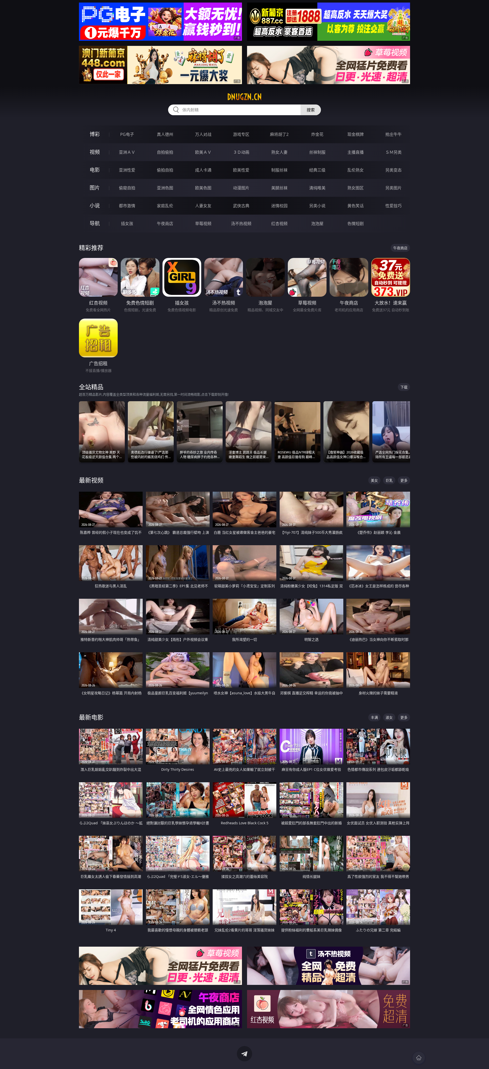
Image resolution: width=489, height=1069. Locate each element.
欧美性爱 (241, 170)
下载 (404, 387)
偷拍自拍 (165, 170)
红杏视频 (279, 223)
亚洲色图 (165, 188)
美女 (374, 480)
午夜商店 (165, 223)
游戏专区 (241, 134)
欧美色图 (203, 188)
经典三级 (317, 170)
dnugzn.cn (244, 97)
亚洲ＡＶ (127, 152)
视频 (95, 152)
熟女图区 (355, 188)
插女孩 (127, 223)
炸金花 (317, 134)
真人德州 (165, 134)
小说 (95, 205)
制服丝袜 (279, 170)
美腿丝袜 (279, 188)
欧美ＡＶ (203, 152)
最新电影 (91, 717)
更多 (404, 480)
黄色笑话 (355, 205)
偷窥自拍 (127, 188)
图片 (95, 187)
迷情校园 (279, 205)
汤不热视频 (241, 223)
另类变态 (393, 170)
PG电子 (127, 134)
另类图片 (393, 188)
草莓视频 (203, 223)
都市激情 (127, 205)
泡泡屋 (317, 223)
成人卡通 (203, 170)
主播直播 (355, 152)
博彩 (95, 134)
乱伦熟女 (355, 170)
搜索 (311, 110)
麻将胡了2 (279, 134)
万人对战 (203, 134)
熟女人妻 (279, 152)
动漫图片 (241, 188)
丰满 (374, 717)
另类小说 (317, 205)
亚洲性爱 (127, 170)
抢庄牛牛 (393, 134)
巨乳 (389, 480)
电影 (95, 169)
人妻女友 (203, 205)
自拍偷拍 (165, 152)
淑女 (389, 717)
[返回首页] (419, 1058)
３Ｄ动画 (241, 152)
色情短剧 (355, 223)
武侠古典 (241, 205)
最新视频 (91, 480)
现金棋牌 (355, 134)
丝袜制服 (317, 152)
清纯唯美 (317, 188)
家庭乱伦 (165, 205)
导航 (95, 223)
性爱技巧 (393, 205)
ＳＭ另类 (393, 152)
